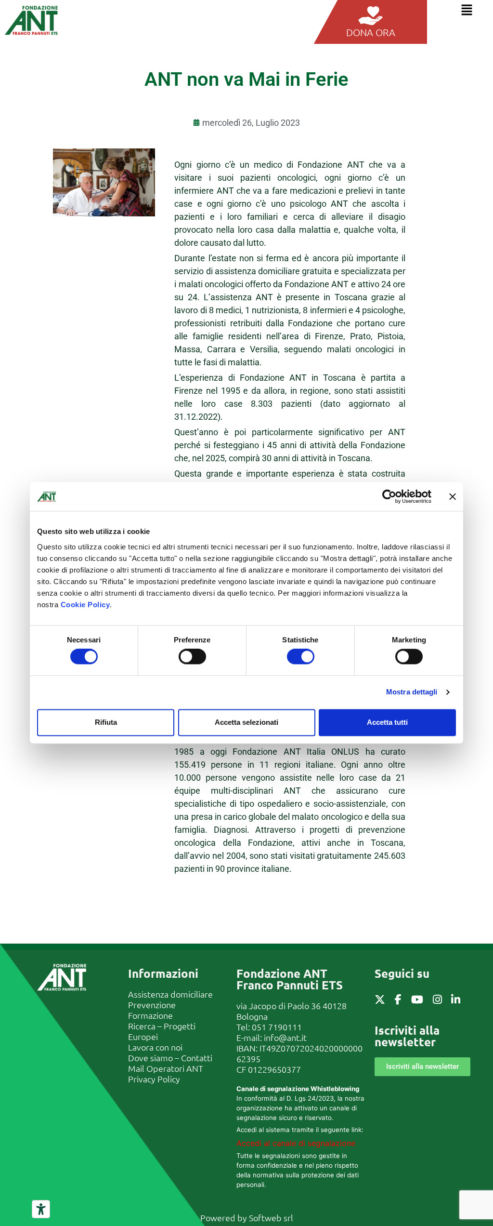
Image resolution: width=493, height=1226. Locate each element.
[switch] (192, 657)
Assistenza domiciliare (170, 993)
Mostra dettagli (412, 692)
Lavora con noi (155, 1047)
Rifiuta (106, 722)
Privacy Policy (154, 1078)
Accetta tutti (387, 722)
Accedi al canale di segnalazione (295, 1143)
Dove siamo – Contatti (170, 1057)
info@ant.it (285, 1037)
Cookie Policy (85, 604)
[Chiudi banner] (452, 496)
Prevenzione (152, 1004)
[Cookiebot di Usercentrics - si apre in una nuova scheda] (389, 496)
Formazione (150, 1015)
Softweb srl (271, 1217)
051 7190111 (277, 1026)
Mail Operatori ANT (165, 1068)
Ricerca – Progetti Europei (161, 1031)
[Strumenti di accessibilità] (41, 1209)
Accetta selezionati (246, 722)
